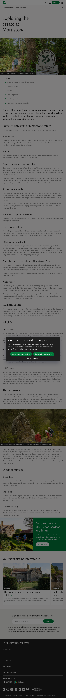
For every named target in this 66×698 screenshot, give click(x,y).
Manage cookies (32, 358)
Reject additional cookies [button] (43, 354)
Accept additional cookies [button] (21, 354)
